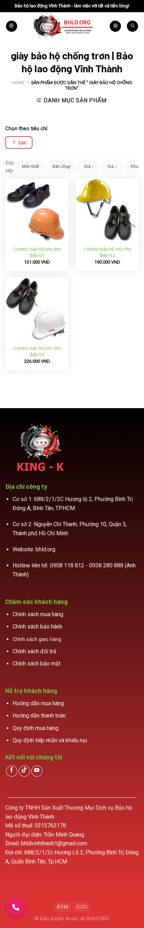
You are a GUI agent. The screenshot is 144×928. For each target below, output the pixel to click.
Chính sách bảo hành (37, 626)
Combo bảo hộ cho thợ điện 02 (107, 252)
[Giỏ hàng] (115, 26)
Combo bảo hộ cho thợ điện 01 (37, 252)
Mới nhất (30, 166)
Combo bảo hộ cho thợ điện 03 (37, 351)
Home (18, 82)
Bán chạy (61, 166)
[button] (15, 907)
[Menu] (11, 26)
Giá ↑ (89, 166)
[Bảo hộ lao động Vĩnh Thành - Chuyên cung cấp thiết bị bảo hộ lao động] (63, 26)
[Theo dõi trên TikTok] (24, 771)
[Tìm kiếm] (132, 26)
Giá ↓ (112, 166)
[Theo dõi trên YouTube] (37, 771)
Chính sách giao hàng (37, 639)
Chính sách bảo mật (36, 663)
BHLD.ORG (97, 919)
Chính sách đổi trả (34, 651)
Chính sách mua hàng (38, 614)
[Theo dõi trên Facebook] (11, 771)
